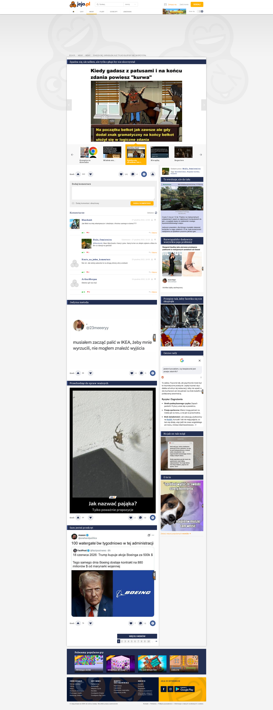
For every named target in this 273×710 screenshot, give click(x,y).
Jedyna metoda (79, 302)
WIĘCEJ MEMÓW (137, 636)
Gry (81, 12)
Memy (91, 12)
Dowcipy (113, 12)
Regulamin (141, 688)
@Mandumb (98, 243)
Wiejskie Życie (96, 688)
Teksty (72, 686)
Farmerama (95, 684)
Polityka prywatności (145, 691)
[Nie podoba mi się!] (94, 174)
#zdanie (174, 174)
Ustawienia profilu (120, 692)
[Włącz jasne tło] (198, 11)
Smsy (72, 688)
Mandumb (87, 220)
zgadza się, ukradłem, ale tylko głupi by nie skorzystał (119, 55)
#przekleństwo (180, 172)
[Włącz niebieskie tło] (202, 11)
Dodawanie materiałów (121, 690)
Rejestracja (118, 686)
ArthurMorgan (89, 279)
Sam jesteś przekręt (81, 527)
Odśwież (150, 213)
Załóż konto (184, 5)
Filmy (102, 12)
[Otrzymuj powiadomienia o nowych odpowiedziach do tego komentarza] (155, 240)
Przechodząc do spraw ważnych (89, 383)
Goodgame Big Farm (98, 695)
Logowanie (117, 688)
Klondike (94, 691)
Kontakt (140, 684)
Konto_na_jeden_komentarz (96, 259)
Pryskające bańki (76, 693)
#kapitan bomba (193, 172)
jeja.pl (72, 55)
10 (149, 641)
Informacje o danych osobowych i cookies (145, 693)
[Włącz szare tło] (200, 11)
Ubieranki (127, 12)
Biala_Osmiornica (102, 239)
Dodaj (197, 4)
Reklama (141, 686)
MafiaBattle (95, 686)
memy (80, 55)
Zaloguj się (172, 5)
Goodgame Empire (97, 693)
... (152, 641)
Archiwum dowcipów (77, 691)
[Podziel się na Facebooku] (144, 174)
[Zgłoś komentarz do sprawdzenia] (152, 220)
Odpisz (154, 233)
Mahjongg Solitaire (76, 695)
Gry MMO (96, 681)
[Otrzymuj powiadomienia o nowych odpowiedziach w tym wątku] (155, 220)
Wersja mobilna (75, 684)
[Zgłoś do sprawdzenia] (152, 174)
